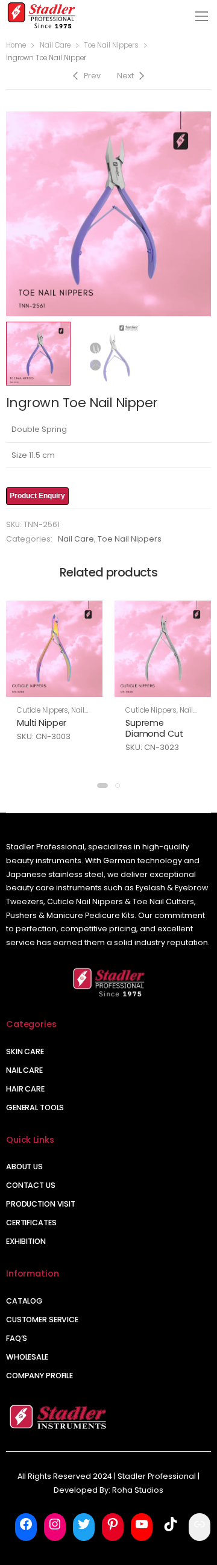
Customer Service (42, 1319)
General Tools (35, 1107)
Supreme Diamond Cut (154, 728)
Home (16, 45)
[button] (102, 785)
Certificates (31, 1222)
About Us (24, 1166)
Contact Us (30, 1185)
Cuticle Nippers (42, 710)
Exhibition (26, 1241)
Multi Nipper (41, 723)
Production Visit (40, 1204)
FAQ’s (16, 1338)
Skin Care (25, 1051)
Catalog (24, 1301)
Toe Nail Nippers (111, 45)
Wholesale (27, 1357)
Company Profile (39, 1375)
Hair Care (25, 1089)
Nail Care (55, 45)
